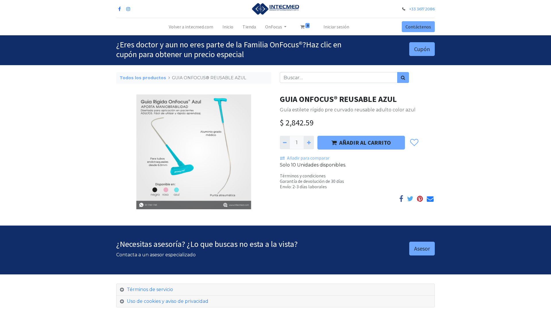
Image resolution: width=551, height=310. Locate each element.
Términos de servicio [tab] (150, 289)
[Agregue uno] (309, 142)
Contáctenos (418, 27)
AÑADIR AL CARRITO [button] (365, 142)
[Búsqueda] (403, 77)
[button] (414, 142)
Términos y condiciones (303, 176)
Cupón (422, 49)
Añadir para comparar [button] (308, 158)
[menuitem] (191, 26)
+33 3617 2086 (422, 9)
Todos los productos (143, 77)
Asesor (422, 248)
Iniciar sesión (336, 27)
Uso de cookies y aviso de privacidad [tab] (167, 301)
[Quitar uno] (285, 142)
